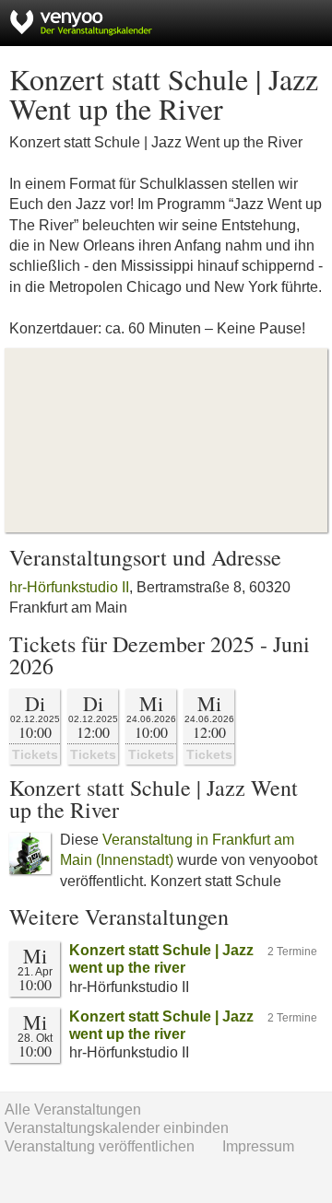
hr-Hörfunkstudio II (69, 587)
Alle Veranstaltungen (73, 1109)
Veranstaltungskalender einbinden (117, 1128)
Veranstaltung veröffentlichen (100, 1146)
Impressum (258, 1146)
